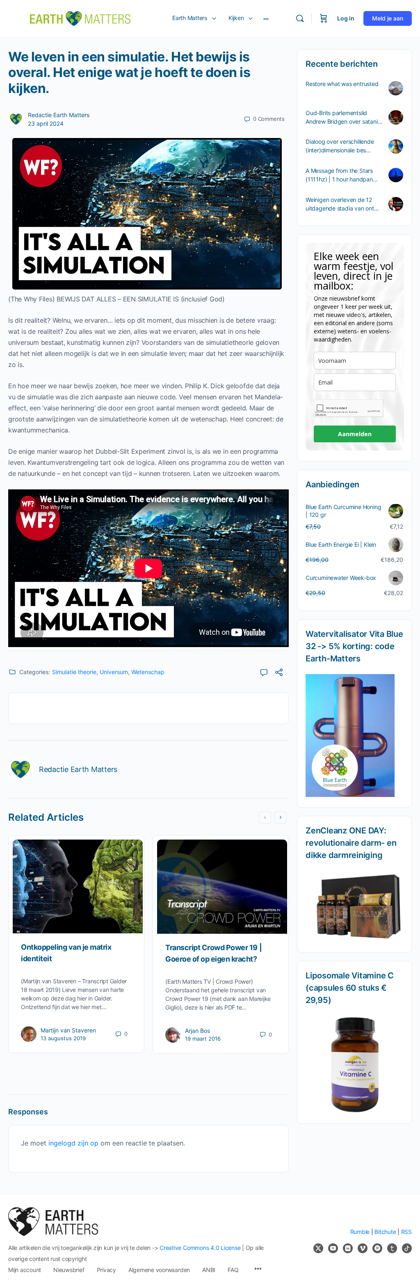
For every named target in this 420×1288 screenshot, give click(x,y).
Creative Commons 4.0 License (200, 1247)
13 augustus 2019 (63, 1038)
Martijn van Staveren (68, 1030)
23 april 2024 (46, 123)
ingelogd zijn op (73, 1143)
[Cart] (323, 18)
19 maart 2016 (203, 1038)
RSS (406, 1231)
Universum (114, 671)
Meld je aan (387, 18)
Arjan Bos (197, 1030)
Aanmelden (355, 434)
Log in (345, 18)
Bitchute (385, 1231)
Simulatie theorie (74, 671)
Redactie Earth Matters (58, 114)
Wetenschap (147, 671)
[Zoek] (300, 18)
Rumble (360, 1231)
